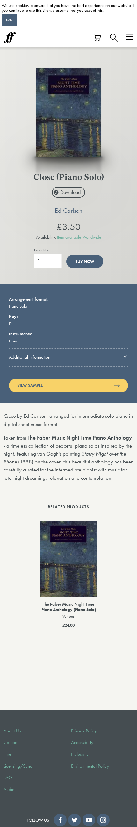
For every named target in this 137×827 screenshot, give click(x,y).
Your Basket (97, 37)
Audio (9, 789)
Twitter (74, 820)
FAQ (8, 777)
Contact (11, 742)
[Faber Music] (10, 38)
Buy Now (84, 261)
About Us (12, 731)
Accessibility (82, 742)
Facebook (60, 820)
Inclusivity (80, 754)
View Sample (30, 385)
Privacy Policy (84, 731)
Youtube (89, 820)
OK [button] (9, 20)
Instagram (103, 820)
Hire (7, 754)
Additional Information (29, 357)
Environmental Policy (90, 766)
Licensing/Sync (18, 766)
